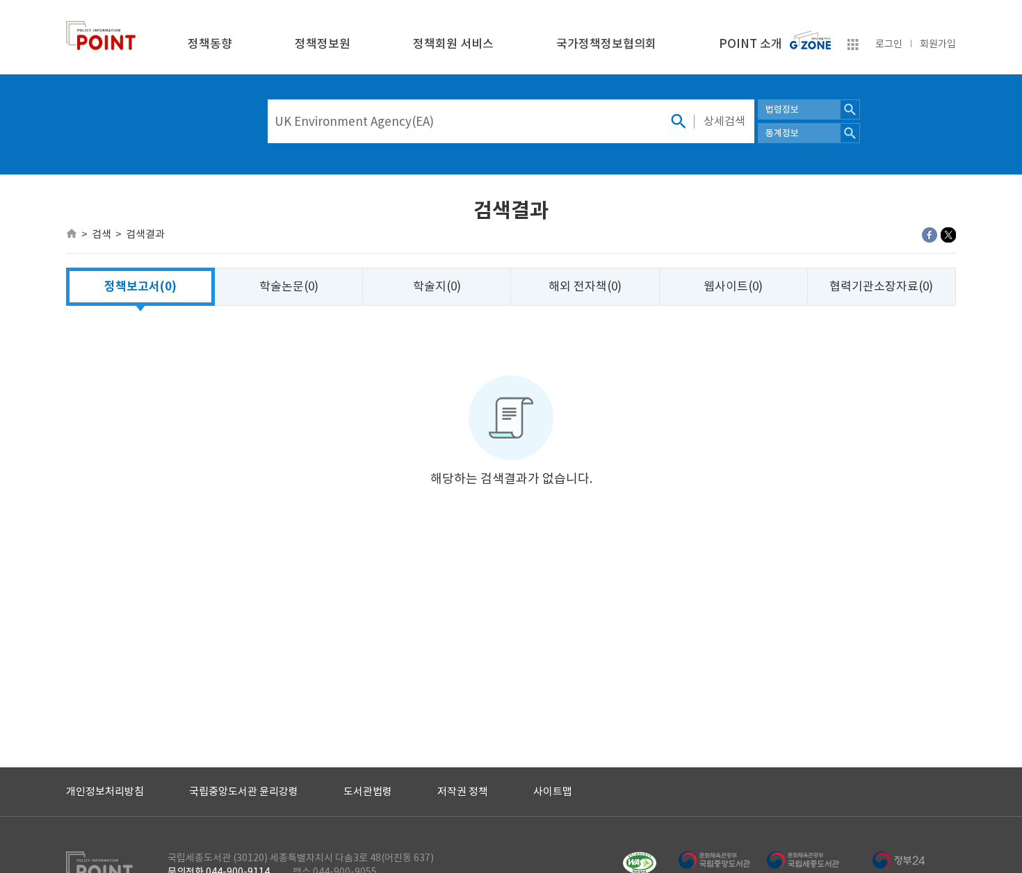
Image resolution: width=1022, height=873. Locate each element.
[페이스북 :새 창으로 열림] (929, 235)
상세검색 (724, 121)
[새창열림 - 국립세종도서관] (810, 860)
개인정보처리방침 (105, 791)
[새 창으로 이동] (810, 37)
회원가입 (938, 44)
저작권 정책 (462, 791)
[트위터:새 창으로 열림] (948, 235)
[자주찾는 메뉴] (853, 46)
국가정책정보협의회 (606, 43)
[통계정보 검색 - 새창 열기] (850, 133)
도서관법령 (367, 791)
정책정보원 (322, 43)
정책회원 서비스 (453, 43)
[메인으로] (71, 233)
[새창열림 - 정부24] (898, 860)
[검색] (678, 121)
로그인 (888, 44)
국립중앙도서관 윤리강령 (243, 791)
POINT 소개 (750, 43)
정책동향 (210, 43)
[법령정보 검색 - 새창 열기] (850, 109)
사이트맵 (552, 791)
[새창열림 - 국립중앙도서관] (722, 860)
